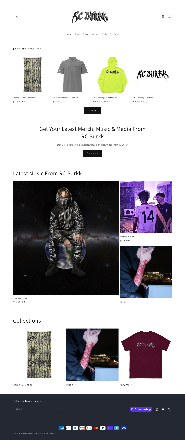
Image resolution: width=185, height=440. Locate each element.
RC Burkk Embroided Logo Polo (66, 98)
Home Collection (23, 384)
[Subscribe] (62, 409)
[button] (16, 16)
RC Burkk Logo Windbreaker (105, 98)
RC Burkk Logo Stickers (143, 98)
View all (92, 110)
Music (123, 302)
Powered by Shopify (33, 433)
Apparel (124, 384)
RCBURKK (22, 433)
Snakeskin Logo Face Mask (24, 98)
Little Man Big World (21, 298)
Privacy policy (49, 433)
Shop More (92, 153)
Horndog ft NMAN (127, 237)
